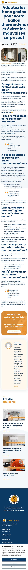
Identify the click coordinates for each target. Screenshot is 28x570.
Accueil (3, 63)
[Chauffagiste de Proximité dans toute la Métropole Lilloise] (9, 2)
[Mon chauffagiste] (14, 499)
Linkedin (16, 386)
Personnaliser (14, 563)
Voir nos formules (14, 331)
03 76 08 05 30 (6, 536)
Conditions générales (7, 542)
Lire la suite (6, 431)
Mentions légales (6, 539)
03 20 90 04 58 (6, 531)
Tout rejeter (14, 566)
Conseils (8, 63)
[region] (14, 557)
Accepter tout (14, 559)
